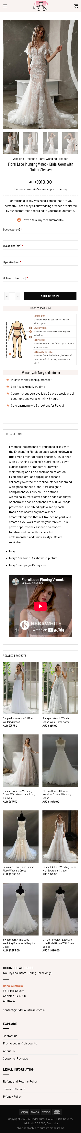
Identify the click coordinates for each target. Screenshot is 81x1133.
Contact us (10, 1036)
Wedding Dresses (24, 158)
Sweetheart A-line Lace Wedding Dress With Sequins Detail (19, 943)
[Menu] (5, 6)
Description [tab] (14, 433)
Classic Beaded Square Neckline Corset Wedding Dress (56, 794)
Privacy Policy (12, 1096)
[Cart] (76, 6)
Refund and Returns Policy (20, 1081)
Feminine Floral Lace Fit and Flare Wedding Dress (18, 868)
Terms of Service (14, 1089)
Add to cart (50, 296)
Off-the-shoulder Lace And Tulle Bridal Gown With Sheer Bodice (58, 943)
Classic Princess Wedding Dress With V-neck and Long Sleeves (19, 794)
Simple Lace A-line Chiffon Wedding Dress (18, 720)
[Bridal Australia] (40, 6)
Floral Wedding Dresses (53, 158)
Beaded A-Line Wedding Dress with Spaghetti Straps (59, 868)
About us (9, 1051)
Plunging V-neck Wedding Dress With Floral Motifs (56, 720)
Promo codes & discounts (20, 1043)
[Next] (76, 144)
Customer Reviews (15, 1058)
